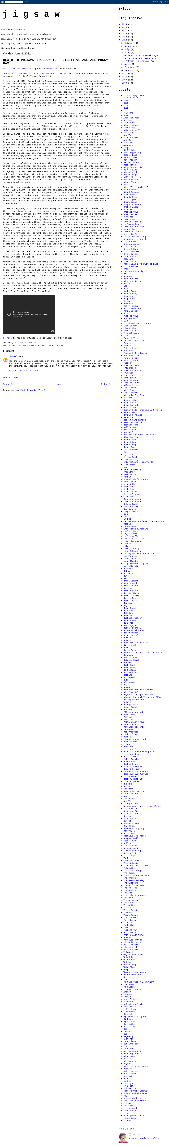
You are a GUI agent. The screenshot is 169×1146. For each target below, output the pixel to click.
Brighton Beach (132, 204)
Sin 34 (127, 821)
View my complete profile (144, 1138)
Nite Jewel (129, 667)
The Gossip (129, 890)
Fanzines (128, 343)
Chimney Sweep (131, 244)
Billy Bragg (130, 175)
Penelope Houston (133, 724)
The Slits (129, 905)
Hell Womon (129, 427)
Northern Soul (131, 672)
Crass (126, 269)
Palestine (129, 714)
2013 (125, 37)
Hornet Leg (129, 444)
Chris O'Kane (130, 249)
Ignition (128, 454)
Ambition (128, 132)
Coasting (128, 259)
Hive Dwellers (131, 437)
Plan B (127, 737)
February (130, 67)
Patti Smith (130, 719)
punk (125, 1078)
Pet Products (130, 732)
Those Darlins (131, 910)
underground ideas (134, 1115)
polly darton (130, 1071)
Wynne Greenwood (132, 974)
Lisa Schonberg (132, 551)
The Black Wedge (132, 870)
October (129, 43)
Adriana (127, 120)
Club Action (130, 256)
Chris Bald (129, 246)
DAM (125, 274)
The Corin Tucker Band (136, 875)
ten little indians (134, 1101)
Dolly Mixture (131, 306)
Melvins (127, 615)
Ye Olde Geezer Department (138, 982)
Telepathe (129, 868)
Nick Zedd (129, 665)
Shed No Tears (131, 813)
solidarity (61, 345)
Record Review (131, 769)
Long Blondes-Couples (135, 563)
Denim (126, 301)
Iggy (125, 452)
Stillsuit (129, 843)
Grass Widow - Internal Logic (141, 55)
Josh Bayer (129, 489)
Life (125, 546)
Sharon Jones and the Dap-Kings (142, 806)
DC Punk (127, 276)
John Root (129, 487)
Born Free (129, 194)
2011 (125, 73)
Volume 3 (128, 952)
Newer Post (9, 384)
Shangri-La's (130, 803)
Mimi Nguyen (130, 625)
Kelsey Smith (130, 504)
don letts (129, 1024)
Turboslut (129, 925)
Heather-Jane (130, 425)
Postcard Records (133, 754)
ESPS (125, 321)
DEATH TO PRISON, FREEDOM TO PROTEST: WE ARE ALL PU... (140, 59)
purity (127, 1081)
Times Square (130, 915)
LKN (125, 516)
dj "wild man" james (135, 1016)
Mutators (128, 640)
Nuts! (126, 680)
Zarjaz (127, 997)
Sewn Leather (130, 794)
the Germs (129, 1106)
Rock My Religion (133, 779)
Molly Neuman (130, 633)
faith (126, 1031)
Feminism (16, 345)
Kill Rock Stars (132, 506)
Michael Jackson (132, 618)
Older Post (107, 384)
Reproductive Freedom (135, 771)
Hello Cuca (129, 430)
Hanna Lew (129, 412)
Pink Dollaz (130, 734)
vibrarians (129, 1118)
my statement (20, 68)
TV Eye (127, 858)
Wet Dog (127, 962)
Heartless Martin (133, 422)
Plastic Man (130, 742)
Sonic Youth (130, 833)
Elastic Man (130, 326)
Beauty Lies (130, 155)
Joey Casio (129, 482)
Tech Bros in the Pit (135, 865)
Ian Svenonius (131, 449)
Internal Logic (132, 459)
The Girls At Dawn (134, 885)
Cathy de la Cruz (133, 232)
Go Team (127, 397)
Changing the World (134, 239)
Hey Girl (128, 432)
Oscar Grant (130, 707)
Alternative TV (132, 130)
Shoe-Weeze (129, 818)
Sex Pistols (130, 799)
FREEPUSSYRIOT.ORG (21, 285)
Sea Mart (128, 789)
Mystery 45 (129, 645)
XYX (125, 979)
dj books (128, 1019)
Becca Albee (130, 157)
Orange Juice (130, 704)
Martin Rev (129, 598)
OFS (125, 685)
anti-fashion (130, 999)
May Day (127, 603)
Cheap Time (129, 241)
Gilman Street (131, 385)
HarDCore (128, 417)
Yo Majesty (129, 987)
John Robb (129, 484)
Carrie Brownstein (134, 227)
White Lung (129, 964)
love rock (129, 1049)
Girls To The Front (134, 395)
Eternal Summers (132, 333)
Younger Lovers (132, 989)
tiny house (129, 1110)
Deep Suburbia (131, 298)
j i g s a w (31, 14)
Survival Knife (132, 853)
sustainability (132, 1098)
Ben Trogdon (130, 160)
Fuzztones (129, 375)
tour (125, 1113)
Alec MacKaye (130, 125)
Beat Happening (132, 152)
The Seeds (129, 902)
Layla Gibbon (130, 531)
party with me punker (135, 1066)
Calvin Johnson (132, 222)
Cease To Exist (132, 234)
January (129, 70)
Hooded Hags (130, 442)
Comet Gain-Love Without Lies (140, 264)
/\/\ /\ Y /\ (130, 98)
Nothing (127, 675)
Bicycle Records (132, 167)
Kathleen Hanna (132, 501)
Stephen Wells (131, 838)
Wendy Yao (129, 959)
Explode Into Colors (135, 340)
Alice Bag (129, 128)
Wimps (126, 969)
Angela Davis (130, 137)
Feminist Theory (132, 355)
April (128, 64)
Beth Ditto (129, 165)
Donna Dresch (130, 311)
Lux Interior (130, 566)
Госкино (127, 1120)
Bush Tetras (130, 214)
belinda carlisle (133, 1004)
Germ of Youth (131, 383)
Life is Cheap (131, 548)
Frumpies (128, 373)
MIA (125, 576)
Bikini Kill (130, 172)
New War (127, 662)
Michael (13, 356)
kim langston (130, 1044)
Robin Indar (130, 776)
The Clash (129, 873)
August (128, 46)
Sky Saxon (129, 826)
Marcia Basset (131, 591)
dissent (127, 1014)
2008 (125, 83)
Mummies (127, 638)
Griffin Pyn (130, 407)
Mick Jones (129, 620)
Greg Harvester (132, 405)
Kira (125, 514)
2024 (125, 24)
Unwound (127, 937)
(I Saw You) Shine (134, 95)
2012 (125, 40)
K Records (129, 496)
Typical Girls (131, 930)
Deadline (128, 296)
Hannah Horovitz (132, 415)
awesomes (128, 1002)
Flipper (127, 363)
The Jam (127, 893)
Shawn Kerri (130, 808)
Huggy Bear (129, 447)
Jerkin (127, 477)
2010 (125, 76)
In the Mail (130, 457)
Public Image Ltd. (134, 756)
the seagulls (130, 1108)
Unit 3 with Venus (134, 935)
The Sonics (129, 907)
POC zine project (133, 712)
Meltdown (128, 613)
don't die (129, 1026)
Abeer (126, 115)
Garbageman (129, 378)
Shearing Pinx (131, 811)
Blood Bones (130, 189)
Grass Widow (130, 400)
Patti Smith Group (134, 722)
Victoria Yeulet (132, 942)
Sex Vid (127, 801)
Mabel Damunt (130, 581)
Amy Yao (127, 135)
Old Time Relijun (133, 692)
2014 (125, 33)
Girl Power (129, 390)
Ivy (125, 467)
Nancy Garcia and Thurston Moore (142, 652)
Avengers (128, 145)
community (129, 1011)
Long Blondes (130, 561)
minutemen (129, 1056)
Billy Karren (130, 180)
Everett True (130, 338)
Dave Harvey (130, 293)
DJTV (125, 286)
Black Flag (129, 182)
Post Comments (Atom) (32, 390)
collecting (129, 1009)
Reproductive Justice (135, 774)
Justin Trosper (132, 494)
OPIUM (126, 687)
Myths (126, 647)
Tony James (129, 920)
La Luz (127, 519)
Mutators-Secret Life (135, 643)
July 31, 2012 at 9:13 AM (23, 370)
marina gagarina (132, 1051)
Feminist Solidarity (135, 353)
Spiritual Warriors (134, 836)
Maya (125, 605)
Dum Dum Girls (131, 318)
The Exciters (130, 883)
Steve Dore (129, 841)
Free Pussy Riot (31, 345)
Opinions (128, 702)
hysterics (129, 1039)
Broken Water (130, 207)
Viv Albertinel (132, 945)
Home (58, 384)
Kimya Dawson (130, 511)
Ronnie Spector (132, 781)
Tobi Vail (137, 1134)
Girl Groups (130, 387)
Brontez (127, 209)
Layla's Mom (130, 534)
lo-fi (126, 1046)
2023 (125, 27)
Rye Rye (127, 784)
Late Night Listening (135, 529)
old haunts (129, 1061)
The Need (128, 898)
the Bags (128, 1103)
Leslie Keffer (131, 536)
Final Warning (131, 358)
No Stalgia (129, 670)
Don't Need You (132, 308)
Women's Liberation (134, 972)
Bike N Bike (130, 170)
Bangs (126, 147)
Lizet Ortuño (130, 558)
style (126, 1096)
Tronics (127, 922)
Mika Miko (129, 623)
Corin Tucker (130, 266)
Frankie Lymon (131, 365)
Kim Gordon (129, 509)
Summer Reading (132, 851)
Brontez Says (130, 212)
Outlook (127, 709)
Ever (125, 336)
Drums (126, 313)
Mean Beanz (129, 608)
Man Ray (127, 588)
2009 (125, 80)
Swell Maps (129, 855)
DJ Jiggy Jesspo (132, 281)
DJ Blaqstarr (130, 279)
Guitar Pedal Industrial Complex (142, 410)
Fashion (127, 345)
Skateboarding (131, 823)
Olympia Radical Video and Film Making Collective (142, 698)
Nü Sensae (129, 682)
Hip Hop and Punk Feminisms (139, 435)
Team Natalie (130, 863)
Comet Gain (129, 261)
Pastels (127, 717)
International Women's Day (138, 462)
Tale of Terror (132, 860)
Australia (129, 142)
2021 (125, 30)
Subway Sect (130, 846)
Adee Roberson (131, 118)
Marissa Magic (131, 593)
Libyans (127, 543)
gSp (125, 1034)
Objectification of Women (138, 690)
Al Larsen (129, 123)
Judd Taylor (130, 491)
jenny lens (129, 1041)
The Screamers (131, 900)
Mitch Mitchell (132, 628)
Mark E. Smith (131, 595)
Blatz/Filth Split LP (135, 187)
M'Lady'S (128, 568)
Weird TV (128, 957)
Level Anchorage (132, 541)
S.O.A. (127, 786)
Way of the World (133, 954)
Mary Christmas (132, 600)
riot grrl (129, 1083)
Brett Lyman (130, 199)
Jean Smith (129, 474)
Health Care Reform (134, 420)
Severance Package (134, 791)
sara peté (129, 1086)
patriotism (129, 1068)
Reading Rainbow (132, 766)
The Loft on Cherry (134, 895)
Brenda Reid (130, 197)
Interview (129, 464)
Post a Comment (11, 377)
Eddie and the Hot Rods (137, 323)
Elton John (129, 328)
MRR (125, 578)
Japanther (129, 472)
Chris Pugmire (131, 251)
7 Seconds (129, 113)
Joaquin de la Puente (135, 479)
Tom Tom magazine (133, 917)
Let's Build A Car (134, 539)
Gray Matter (130, 402)
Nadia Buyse (130, 650)
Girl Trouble (130, 392)
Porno (126, 744)
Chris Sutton (130, 254)
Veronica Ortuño (132, 940)
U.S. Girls (129, 932)
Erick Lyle (129, 331)
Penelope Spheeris (134, 727)
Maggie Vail (130, 583)
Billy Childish (132, 177)
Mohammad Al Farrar (134, 630)
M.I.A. (127, 571)
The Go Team (130, 888)
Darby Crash (130, 291)
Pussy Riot (52, 68)
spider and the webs (135, 1093)
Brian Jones (130, 202)
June (127, 52)
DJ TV (126, 284)
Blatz (126, 184)
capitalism (129, 1006)
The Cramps (129, 878)
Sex (125, 796)
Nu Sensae (129, 677)
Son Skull (129, 831)
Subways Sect (130, 848)
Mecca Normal (130, 610)
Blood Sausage (131, 192)
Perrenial (129, 729)
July (127, 49)
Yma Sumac (129, 984)
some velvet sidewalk (135, 1091)
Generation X (130, 380)
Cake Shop (129, 219)
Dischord (128, 303)
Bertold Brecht (132, 162)
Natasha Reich (131, 660)
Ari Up (127, 140)
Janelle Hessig (132, 469)
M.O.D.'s (128, 573)
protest (127, 1076)
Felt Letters (130, 348)
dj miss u (129, 1021)
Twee (125, 927)
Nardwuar (128, 655)
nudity (127, 1058)
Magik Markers (131, 586)
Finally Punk (130, 360)
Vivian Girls (130, 947)
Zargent (127, 994)
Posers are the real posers (139, 751)
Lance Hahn (129, 526)
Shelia (127, 816)
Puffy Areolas (131, 759)
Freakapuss (129, 368)
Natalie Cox (130, 657)
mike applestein (132, 1054)
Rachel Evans (130, 764)
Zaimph (127, 992)
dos (125, 1029)
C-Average (129, 217)
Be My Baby (129, 150)
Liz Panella (130, 556)
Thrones (127, 912)
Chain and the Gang (134, 236)
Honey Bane (129, 439)
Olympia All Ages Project (138, 695)
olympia (127, 1063)
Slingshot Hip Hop (134, 828)
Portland (128, 747)
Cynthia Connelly (133, 271)
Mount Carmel (130, 635)
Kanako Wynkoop (132, 499)
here (9, 338)
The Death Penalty (134, 880)
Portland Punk (131, 749)
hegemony (128, 1036)
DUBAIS (127, 288)
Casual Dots (130, 229)
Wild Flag (129, 967)
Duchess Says (130, 316)
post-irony (129, 1073)
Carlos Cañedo (131, 224)
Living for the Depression (138, 553)
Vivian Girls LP (132, 950)
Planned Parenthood (134, 739)
